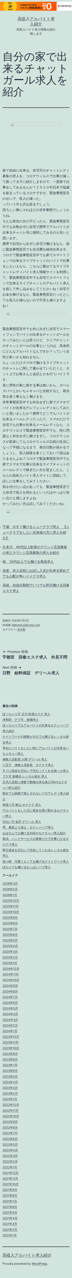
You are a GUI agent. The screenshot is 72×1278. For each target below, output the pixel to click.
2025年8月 (10, 923)
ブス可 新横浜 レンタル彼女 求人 (25, 776)
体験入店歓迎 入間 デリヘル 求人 (25, 759)
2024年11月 (11, 974)
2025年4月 (10, 946)
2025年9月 (10, 917)
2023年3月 (10, 1088)
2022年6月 (10, 1139)
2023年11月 (11, 1042)
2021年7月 (10, 1201)
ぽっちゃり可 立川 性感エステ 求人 (26, 714)
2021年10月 (11, 1184)
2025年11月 (11, 906)
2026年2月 (10, 889)
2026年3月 (10, 883)
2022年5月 (10, 1144)
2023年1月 (10, 1099)
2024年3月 (10, 1020)
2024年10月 (11, 980)
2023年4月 (10, 1082)
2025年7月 (10, 929)
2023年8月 (10, 1059)
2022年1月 (10, 1167)
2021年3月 (10, 1224)
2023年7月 (10, 1065)
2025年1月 (10, 963)
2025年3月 (10, 951)
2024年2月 (10, 1025)
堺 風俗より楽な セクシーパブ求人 (28, 827)
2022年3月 (10, 1156)
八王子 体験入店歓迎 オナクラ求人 (28, 765)
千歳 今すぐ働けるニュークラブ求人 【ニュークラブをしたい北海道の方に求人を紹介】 (36, 532)
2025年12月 (11, 900)
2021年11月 (10, 1178)
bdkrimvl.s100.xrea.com (26, 625)
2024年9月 (10, 985)
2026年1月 (10, 895)
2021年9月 (10, 1190)
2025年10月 (11, 912)
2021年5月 (10, 1212)
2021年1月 (10, 1235)
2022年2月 (10, 1161)
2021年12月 (11, 1173)
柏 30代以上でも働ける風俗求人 (28, 562)
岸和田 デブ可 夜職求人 (21, 719)
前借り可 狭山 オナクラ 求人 (22, 804)
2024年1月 (10, 1031)
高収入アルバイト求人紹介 (27, 1255)
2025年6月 (10, 934)
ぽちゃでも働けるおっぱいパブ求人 (27, 867)
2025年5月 (10, 940)
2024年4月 (10, 1014)
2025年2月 (10, 957)
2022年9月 (10, 1122)
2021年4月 (10, 1218)
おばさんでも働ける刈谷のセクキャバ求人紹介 (34, 833)
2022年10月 (11, 1116)
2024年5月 (10, 1008)
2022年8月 (10, 1127)
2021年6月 (10, 1207)
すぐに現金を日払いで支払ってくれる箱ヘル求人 (36, 770)
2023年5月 (10, 1076)
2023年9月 (10, 1054)
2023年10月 (11, 1048)
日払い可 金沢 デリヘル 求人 (22, 821)
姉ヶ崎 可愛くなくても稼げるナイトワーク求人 (36, 861)
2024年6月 (10, 1002)
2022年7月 (10, 1133)
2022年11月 (11, 1110)
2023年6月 (10, 1070)
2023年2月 (10, 1093)
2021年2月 (10, 1229)
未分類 (21, 629)
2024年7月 (10, 997)
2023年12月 (11, 1036)
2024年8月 (10, 991)
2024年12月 (11, 968)
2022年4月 (10, 1150)
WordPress (39, 1263)
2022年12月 (11, 1104)
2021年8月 (10, 1195)
